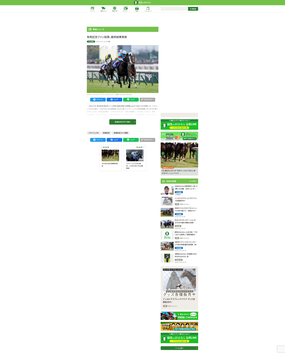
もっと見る (192, 181)
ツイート (99, 99)
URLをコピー (149, 99)
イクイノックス (94, 133)
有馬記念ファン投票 (121, 133)
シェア (116, 99)
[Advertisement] (142, 20)
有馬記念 (106, 133)
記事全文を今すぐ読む (123, 122)
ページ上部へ (179, 348)
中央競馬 (91, 41)
